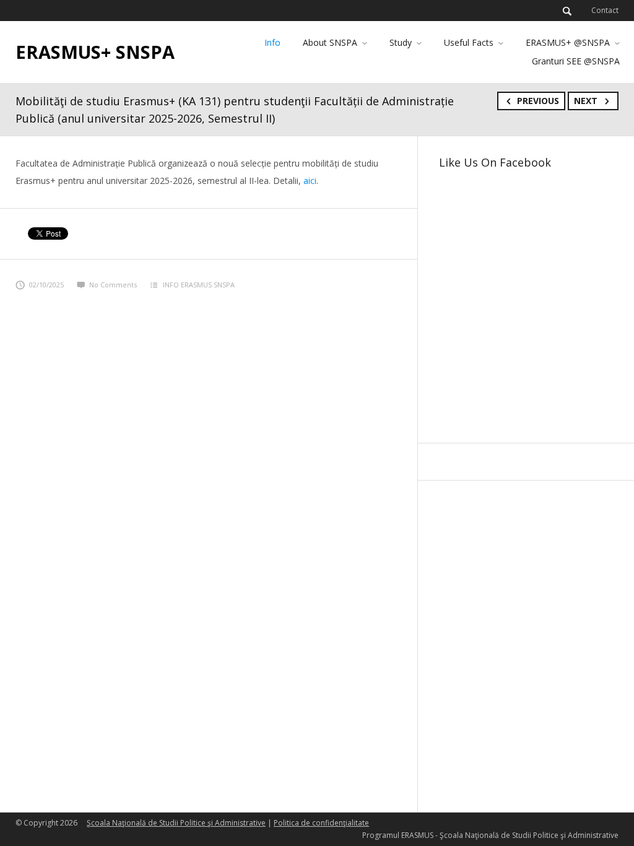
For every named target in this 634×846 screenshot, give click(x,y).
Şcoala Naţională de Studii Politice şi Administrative (176, 823)
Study (400, 42)
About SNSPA (330, 42)
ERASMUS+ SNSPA (95, 52)
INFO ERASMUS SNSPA (199, 284)
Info (272, 42)
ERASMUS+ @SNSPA (568, 42)
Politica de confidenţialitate (321, 823)
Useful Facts (468, 42)
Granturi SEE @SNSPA (576, 61)
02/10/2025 (46, 284)
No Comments (113, 284)
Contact (605, 10)
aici (309, 180)
